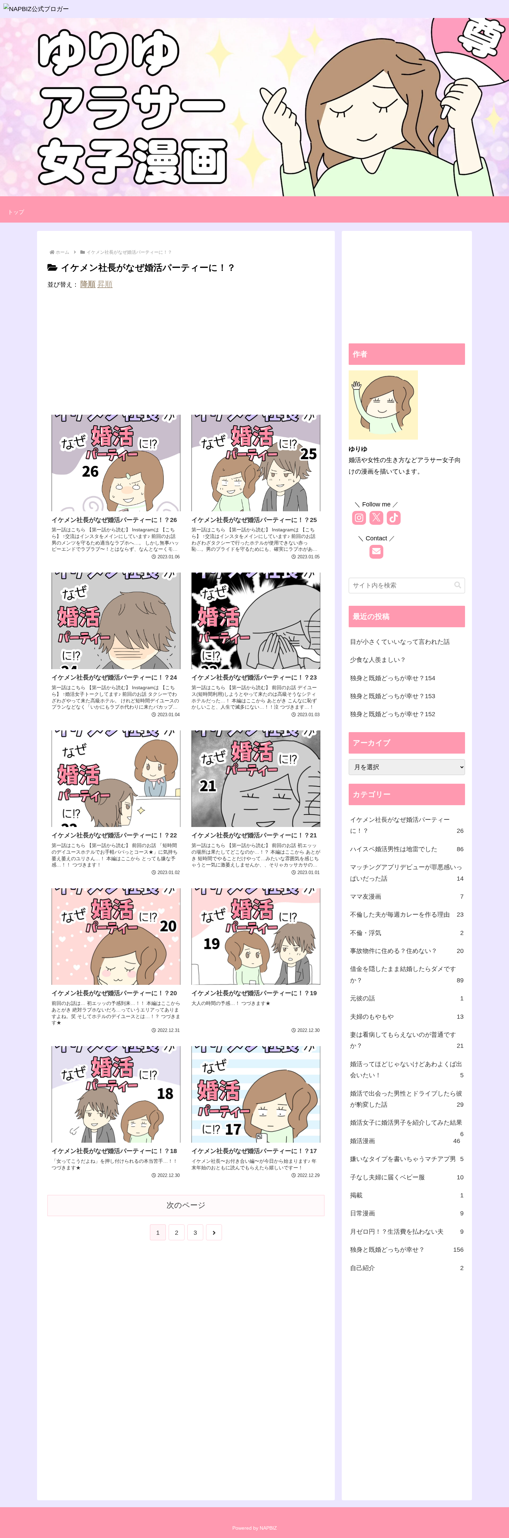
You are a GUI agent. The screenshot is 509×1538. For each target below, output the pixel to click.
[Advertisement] (185, 353)
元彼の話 (407, 998)
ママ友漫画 (407, 896)
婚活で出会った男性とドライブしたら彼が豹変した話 (407, 1099)
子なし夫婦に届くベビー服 (407, 1177)
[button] (458, 585)
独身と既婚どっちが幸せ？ (407, 1249)
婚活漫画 (405, 1140)
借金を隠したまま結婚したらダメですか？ (407, 974)
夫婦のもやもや (407, 1016)
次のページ (186, 1205)
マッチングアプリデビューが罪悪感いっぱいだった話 (407, 873)
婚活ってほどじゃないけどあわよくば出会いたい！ (407, 1070)
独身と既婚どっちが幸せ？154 (392, 678)
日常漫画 (407, 1213)
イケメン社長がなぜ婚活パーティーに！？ (407, 825)
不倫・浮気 (407, 932)
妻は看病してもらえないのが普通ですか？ (407, 1040)
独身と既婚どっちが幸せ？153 (392, 696)
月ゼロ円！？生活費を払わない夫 (407, 1231)
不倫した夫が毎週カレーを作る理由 (407, 914)
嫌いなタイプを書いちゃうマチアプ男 (407, 1158)
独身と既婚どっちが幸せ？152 (392, 714)
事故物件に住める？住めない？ (407, 950)
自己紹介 (407, 1268)
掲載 (407, 1195)
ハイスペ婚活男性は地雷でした (407, 849)
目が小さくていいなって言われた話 (400, 641)
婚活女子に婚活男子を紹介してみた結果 (407, 1125)
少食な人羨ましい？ (378, 659)
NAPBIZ (268, 1528)
